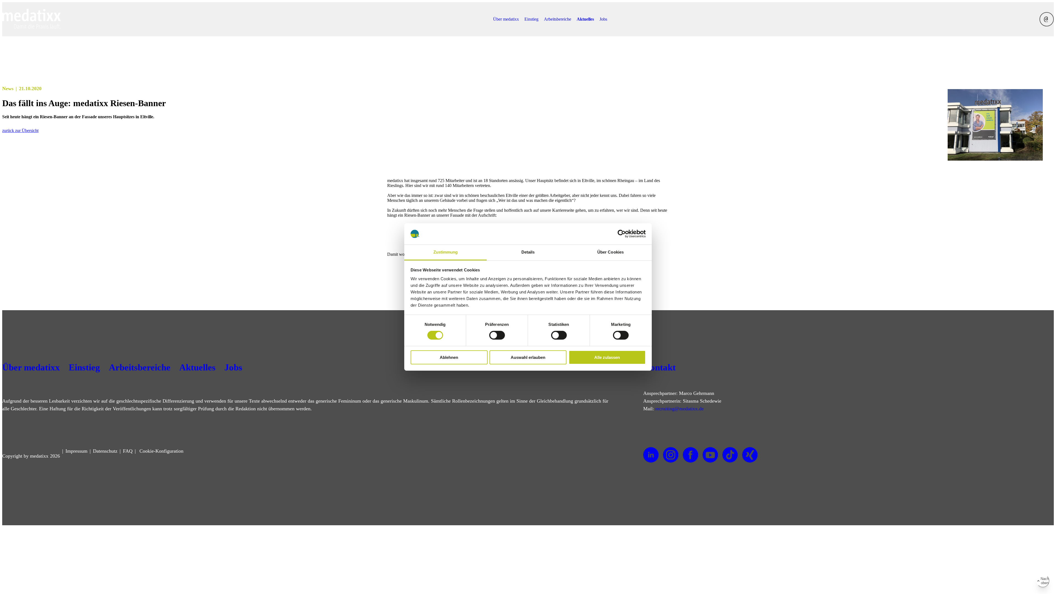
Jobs (603, 19)
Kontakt (659, 367)
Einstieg (531, 19)
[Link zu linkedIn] (651, 455)
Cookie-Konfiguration (160, 451)
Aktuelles (585, 19)
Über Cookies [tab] (610, 252)
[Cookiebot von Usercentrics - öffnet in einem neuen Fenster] (622, 234)
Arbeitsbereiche (557, 19)
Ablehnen (449, 357)
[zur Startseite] (31, 27)
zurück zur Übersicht (20, 130)
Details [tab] (528, 252)
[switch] (497, 335)
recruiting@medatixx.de (679, 408)
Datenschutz (105, 451)
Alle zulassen (607, 357)
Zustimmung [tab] (445, 252)
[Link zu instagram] (670, 455)
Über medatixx (506, 19)
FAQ (128, 451)
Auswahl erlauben (528, 357)
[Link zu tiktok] (730, 455)
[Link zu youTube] (710, 455)
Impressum (76, 451)
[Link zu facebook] (690, 455)
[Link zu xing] (750, 455)
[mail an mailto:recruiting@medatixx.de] (1047, 19)
